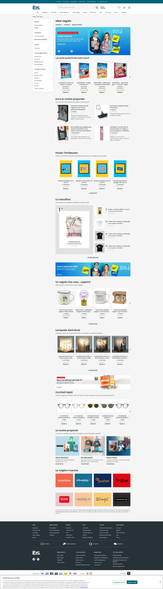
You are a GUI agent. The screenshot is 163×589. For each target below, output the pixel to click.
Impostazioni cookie (119, 582)
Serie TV (85, 535)
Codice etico (97, 565)
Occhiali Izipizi (38, 80)
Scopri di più (62, 118)
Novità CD (68, 528)
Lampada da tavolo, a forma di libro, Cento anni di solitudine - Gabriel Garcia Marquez (102, 357)
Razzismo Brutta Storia (119, 566)
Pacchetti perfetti (38, 64)
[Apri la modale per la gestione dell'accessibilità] (128, 573)
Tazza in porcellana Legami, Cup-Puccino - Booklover (102, 311)
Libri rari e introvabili (54, 530)
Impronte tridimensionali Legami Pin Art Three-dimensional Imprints (79, 108)
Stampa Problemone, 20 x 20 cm (102, 182)
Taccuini (118, 528)
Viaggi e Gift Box (38, 25)
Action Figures (103, 537)
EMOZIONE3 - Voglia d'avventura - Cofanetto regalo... (84, 84)
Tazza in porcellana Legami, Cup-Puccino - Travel (120, 311)
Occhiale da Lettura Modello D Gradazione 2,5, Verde (79, 417)
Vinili (67, 532)
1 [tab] (63, 51)
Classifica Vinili (70, 537)
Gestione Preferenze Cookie (82, 565)
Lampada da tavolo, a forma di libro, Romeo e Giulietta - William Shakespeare (120, 357)
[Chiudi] (160, 582)
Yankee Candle (38, 75)
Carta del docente (91, 1)
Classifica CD (69, 530)
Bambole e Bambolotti (105, 535)
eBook (34, 537)
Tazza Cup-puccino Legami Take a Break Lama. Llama (66, 311)
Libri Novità (35, 528)
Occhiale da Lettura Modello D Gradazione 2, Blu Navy (122, 417)
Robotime (36, 78)
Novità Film (85, 528)
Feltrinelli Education (118, 564)
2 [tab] (65, 51)
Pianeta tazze (37, 56)
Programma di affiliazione (101, 557)
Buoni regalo (74, 1)
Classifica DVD (86, 530)
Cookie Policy (84, 587)
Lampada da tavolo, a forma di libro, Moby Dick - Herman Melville (84, 357)
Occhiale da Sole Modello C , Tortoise (107, 417)
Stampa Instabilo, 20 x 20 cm (66, 182)
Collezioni (51, 535)
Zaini (117, 535)
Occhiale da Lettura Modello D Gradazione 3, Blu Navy (64, 417)
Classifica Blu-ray (87, 532)
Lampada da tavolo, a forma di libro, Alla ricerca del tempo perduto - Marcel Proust (66, 357)
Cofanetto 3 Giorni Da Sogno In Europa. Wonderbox (65, 84)
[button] (97, 7)
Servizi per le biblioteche (100, 555)
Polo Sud (36, 83)
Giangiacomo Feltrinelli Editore (121, 557)
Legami (36, 72)
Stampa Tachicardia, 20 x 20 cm (84, 182)
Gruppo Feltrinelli (117, 555)
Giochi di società (103, 532)
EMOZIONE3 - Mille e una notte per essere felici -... (102, 84)
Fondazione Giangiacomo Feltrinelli (120, 560)
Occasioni (37, 48)
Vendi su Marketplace (99, 560)
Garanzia (78, 562)
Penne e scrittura (120, 532)
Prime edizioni (52, 528)
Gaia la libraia (61, 562)
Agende (118, 530)
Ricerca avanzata (102, 7)
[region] (81, 582)
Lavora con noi (98, 562)
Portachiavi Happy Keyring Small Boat (119, 107)
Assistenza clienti (104, 1)
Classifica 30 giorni (39, 36)
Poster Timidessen (39, 88)
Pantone (36, 86)
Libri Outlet (35, 532)
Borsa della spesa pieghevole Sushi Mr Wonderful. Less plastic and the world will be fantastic (81, 129)
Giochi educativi (103, 530)
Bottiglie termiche (38, 62)
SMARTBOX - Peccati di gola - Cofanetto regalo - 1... (120, 84)
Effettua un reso (80, 560)
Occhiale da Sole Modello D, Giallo (93, 417)
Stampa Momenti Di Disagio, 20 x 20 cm (120, 182)
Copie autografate (54, 532)
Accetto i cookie (132, 582)
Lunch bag (37, 59)
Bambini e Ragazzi (88, 537)
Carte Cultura (82, 1)
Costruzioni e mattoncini (105, 528)
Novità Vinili (69, 535)
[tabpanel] (93, 41)
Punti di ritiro (66, 1)
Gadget (36, 28)
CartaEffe (58, 1)
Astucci (118, 537)
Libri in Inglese (36, 535)
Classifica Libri (36, 530)
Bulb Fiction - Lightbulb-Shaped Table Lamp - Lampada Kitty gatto (84, 311)
